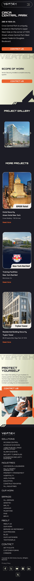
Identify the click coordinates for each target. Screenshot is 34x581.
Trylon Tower (8, 335)
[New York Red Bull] (17, 250)
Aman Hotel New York (11, 215)
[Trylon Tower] (17, 310)
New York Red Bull (10, 275)
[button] (3, 133)
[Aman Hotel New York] (17, 190)
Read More (7, 222)
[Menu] (28, 4)
